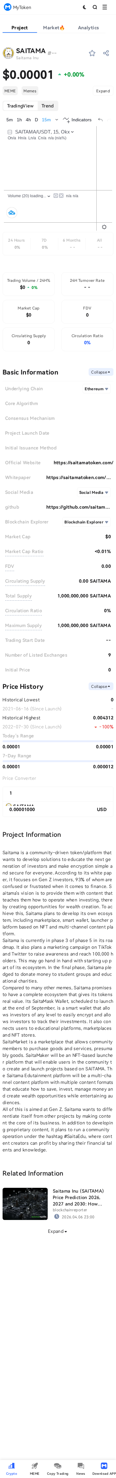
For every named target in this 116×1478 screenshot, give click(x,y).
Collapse (99, 371)
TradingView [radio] (20, 106)
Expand (103, 90)
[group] (30, 106)
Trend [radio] (48, 106)
